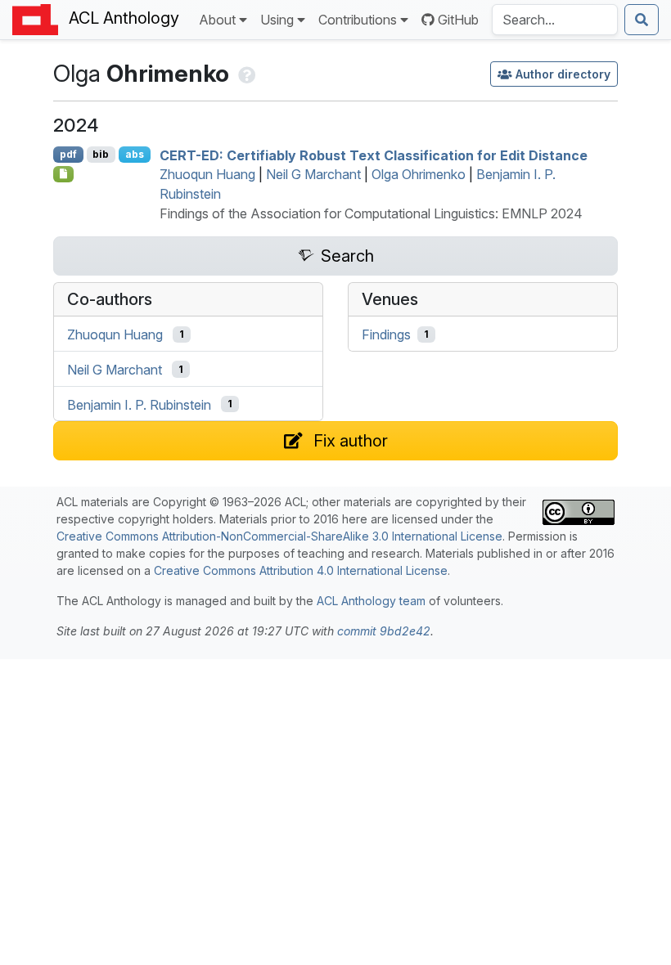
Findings (386, 334)
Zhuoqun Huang (207, 174)
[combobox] (555, 19)
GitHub (458, 19)
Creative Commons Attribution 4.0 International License (301, 570)
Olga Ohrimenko (419, 174)
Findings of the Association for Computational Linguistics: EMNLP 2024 (371, 213)
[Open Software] (63, 174)
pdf (68, 154)
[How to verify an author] (245, 73)
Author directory (563, 74)
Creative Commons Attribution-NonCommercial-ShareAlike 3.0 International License (279, 536)
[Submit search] (641, 19)
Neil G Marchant (313, 174)
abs (134, 154)
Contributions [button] (357, 19)
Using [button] (277, 19)
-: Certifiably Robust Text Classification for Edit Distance (374, 154)
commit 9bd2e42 (383, 631)
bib (100, 154)
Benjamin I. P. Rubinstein (139, 404)
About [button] (217, 19)
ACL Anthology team (371, 601)
